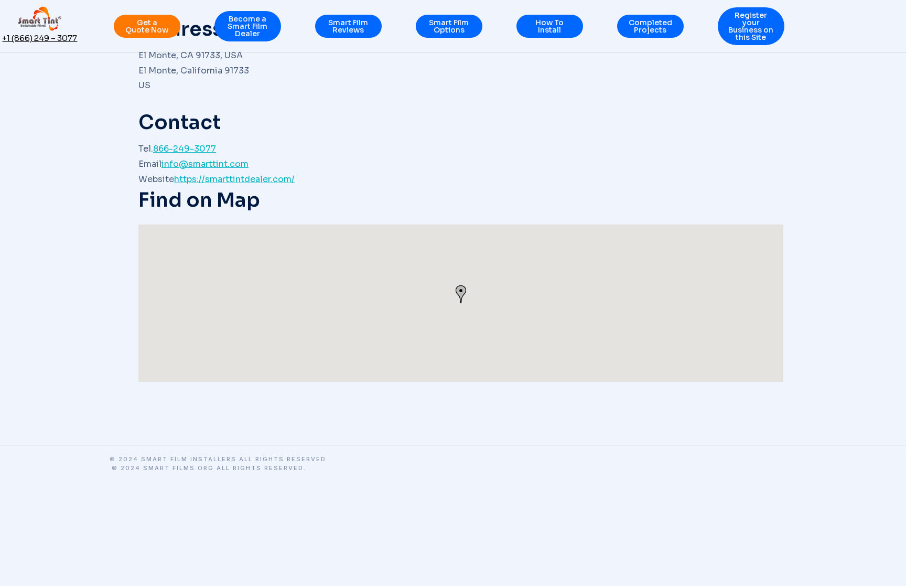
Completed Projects (650, 26)
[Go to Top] (891, 571)
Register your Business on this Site (750, 26)
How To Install (549, 26)
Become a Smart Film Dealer (247, 26)
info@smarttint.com (205, 163)
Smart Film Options (449, 26)
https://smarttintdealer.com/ (234, 179)
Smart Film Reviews (348, 26)
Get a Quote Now (146, 26)
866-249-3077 (184, 148)
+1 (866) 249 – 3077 (39, 38)
